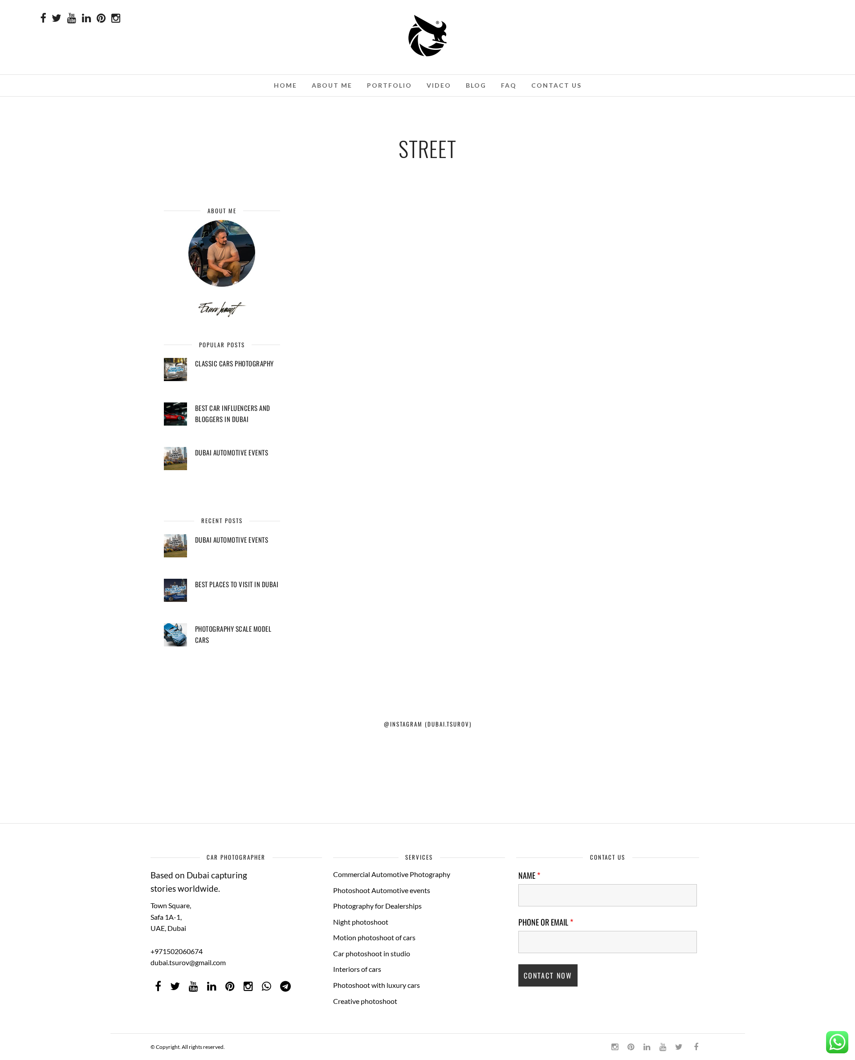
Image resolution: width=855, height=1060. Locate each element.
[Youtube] (71, 18)
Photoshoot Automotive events (381, 890)
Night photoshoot (360, 922)
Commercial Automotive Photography (391, 874)
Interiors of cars (357, 969)
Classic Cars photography (234, 363)
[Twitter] (175, 986)
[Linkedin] (86, 18)
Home (285, 85)
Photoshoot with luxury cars (376, 985)
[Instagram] (115, 18)
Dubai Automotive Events (232, 452)
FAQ (509, 85)
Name (529, 875)
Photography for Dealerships (377, 906)
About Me (332, 85)
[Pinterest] (101, 18)
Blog (476, 85)
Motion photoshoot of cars (374, 937)
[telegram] (285, 986)
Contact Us (556, 85)
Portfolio (389, 85)
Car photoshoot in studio (371, 953)
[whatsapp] (266, 986)
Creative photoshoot (365, 1001)
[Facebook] (158, 986)
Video (439, 85)
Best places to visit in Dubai (237, 584)
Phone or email (545, 922)
